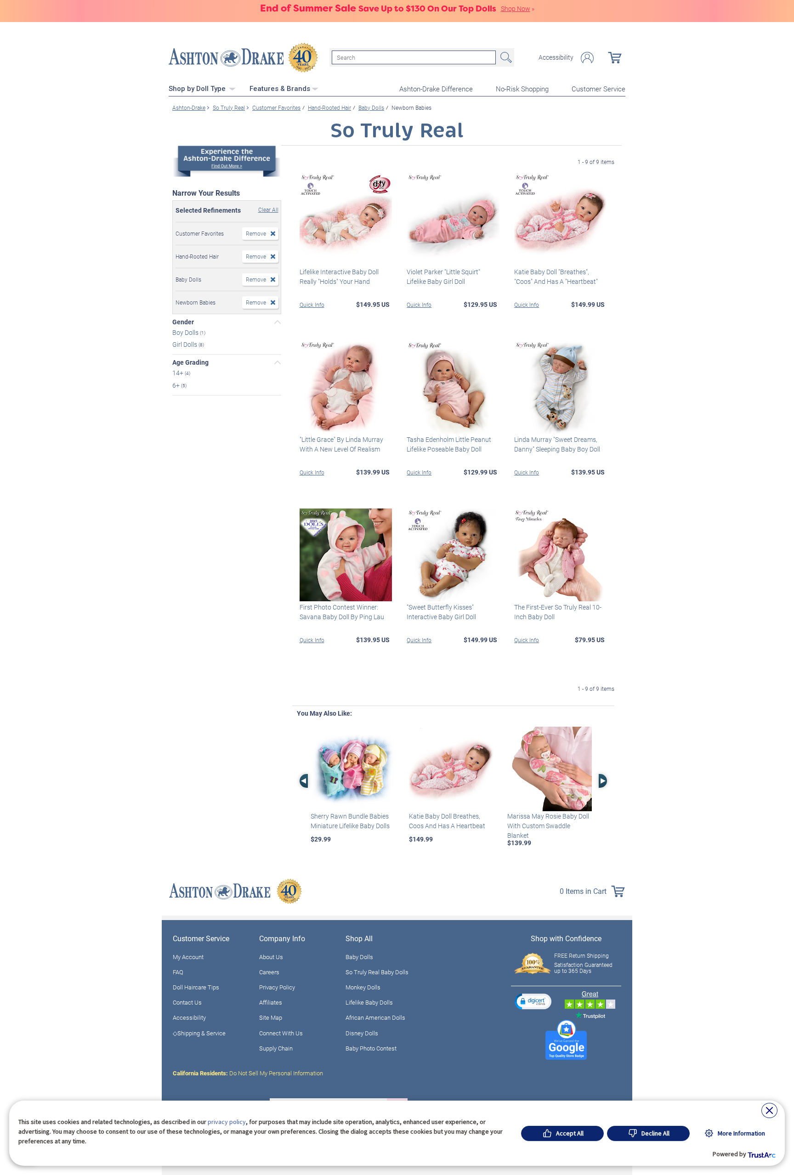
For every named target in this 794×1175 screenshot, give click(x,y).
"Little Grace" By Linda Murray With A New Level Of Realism (341, 444)
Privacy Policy (277, 987)
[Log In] (587, 57)
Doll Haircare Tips (196, 987)
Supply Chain (276, 1048)
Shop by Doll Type (198, 89)
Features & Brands (280, 89)
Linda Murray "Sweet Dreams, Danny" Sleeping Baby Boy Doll (557, 444)
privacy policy (227, 1122)
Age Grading (190, 362)
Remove (256, 233)
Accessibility (556, 57)
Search (505, 57)
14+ (178, 372)
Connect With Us (281, 1033)
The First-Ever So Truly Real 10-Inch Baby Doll (557, 612)
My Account (188, 957)
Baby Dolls (359, 957)
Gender (183, 322)
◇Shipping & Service (199, 1033)
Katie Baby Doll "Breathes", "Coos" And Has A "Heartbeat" (556, 276)
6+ (176, 385)
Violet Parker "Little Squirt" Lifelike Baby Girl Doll (443, 276)
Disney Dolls (362, 1033)
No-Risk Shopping (522, 88)
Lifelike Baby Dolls (369, 1002)
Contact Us (187, 1002)
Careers (269, 972)
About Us (271, 957)
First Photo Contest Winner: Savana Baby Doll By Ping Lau (342, 612)
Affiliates (270, 1002)
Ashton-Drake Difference (436, 88)
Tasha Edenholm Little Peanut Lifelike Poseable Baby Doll (449, 444)
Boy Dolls (186, 332)
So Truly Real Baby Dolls (377, 972)
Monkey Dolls (363, 987)
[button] (533, 1001)
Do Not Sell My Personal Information (248, 1073)
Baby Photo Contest (371, 1048)
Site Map (270, 1017)
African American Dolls (375, 1017)
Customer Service (598, 88)
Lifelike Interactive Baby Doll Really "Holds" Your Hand (339, 276)
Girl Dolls (185, 344)
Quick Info (312, 304)
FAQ (178, 972)
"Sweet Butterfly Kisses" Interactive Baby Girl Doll (441, 612)
